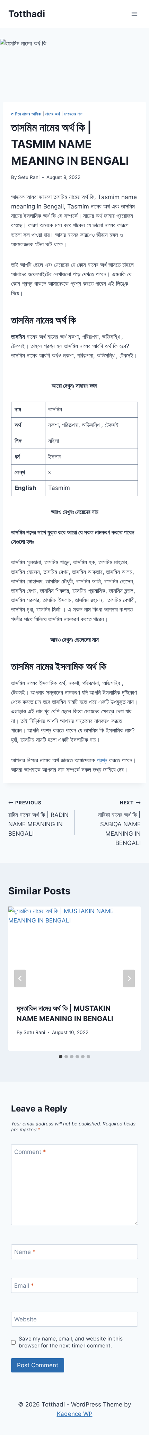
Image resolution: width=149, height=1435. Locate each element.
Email (24, 1285)
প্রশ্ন (101, 760)
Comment (30, 1151)
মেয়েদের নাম (73, 113)
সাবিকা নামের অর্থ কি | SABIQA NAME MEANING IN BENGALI (119, 823)
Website (25, 1319)
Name (25, 1251)
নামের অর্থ (52, 113)
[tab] (60, 1056)
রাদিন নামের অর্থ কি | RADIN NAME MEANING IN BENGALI (38, 818)
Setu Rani (29, 177)
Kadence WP (75, 1413)
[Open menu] (134, 13)
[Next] (129, 978)
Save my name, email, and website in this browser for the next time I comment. (71, 1342)
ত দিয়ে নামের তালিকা (26, 113)
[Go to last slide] (20, 978)
